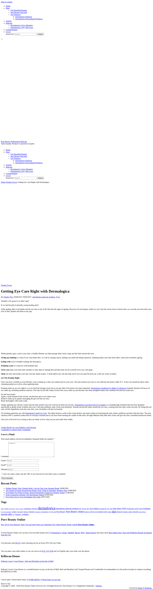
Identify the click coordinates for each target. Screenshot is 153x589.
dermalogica (46, 508)
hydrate (141, 509)
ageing (6, 509)
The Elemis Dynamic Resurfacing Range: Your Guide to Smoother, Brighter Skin (36, 491)
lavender (20, 512)
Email (3, 465)
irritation (14, 512)
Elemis (96, 508)
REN (83, 533)
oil (50, 512)
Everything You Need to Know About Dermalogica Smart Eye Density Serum (35, 493)
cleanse (21, 508)
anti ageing (12, 508)
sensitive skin (102, 512)
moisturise (38, 512)
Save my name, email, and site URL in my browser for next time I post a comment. (34, 474)
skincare (120, 512)
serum (109, 512)
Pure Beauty (61, 512)
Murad (77, 533)
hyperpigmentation (6, 512)
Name (3, 461)
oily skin (53, 512)
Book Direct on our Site (51, 580)
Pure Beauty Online (75, 511)
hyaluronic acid (132, 509)
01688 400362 (34, 580)
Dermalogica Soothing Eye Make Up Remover (108, 388)
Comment (4, 456)
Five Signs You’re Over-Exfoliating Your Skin (23, 497)
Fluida (139, 588)
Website (4, 469)
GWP (124, 509)
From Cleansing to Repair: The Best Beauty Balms (25, 495)
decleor (35, 509)
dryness (84, 509)
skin (114, 511)
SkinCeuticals (91, 533)
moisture (32, 512)
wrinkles (25, 514)
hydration (146, 508)
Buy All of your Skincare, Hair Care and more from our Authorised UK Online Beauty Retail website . (48, 525)
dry (80, 509)
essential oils (102, 509)
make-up (25, 512)
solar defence (142, 512)
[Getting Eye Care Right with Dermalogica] (76, 283)
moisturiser (44, 512)
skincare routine (127, 512)
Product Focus (11, 182)
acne (2, 509)
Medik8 (71, 533)
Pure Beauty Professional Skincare (14, 142)
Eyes (58, 297)
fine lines (117, 508)
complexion (28, 509)
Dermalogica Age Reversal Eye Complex (90, 405)
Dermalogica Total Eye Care (36, 413)
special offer (6, 514)
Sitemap (99, 586)
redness (87, 512)
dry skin (90, 509)
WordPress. (148, 588)
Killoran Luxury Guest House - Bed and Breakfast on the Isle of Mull (27, 561)
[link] (8, 32)
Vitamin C (18, 514)
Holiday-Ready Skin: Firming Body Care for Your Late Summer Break (32, 488)
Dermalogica (56, 533)
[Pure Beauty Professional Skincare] (76, 139)
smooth (135, 512)
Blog (18, 543)
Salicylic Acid (94, 512)
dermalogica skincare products (43, 297)
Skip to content (6, 2)
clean (17, 508)
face (111, 509)
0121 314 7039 (47, 551)
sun (13, 514)
